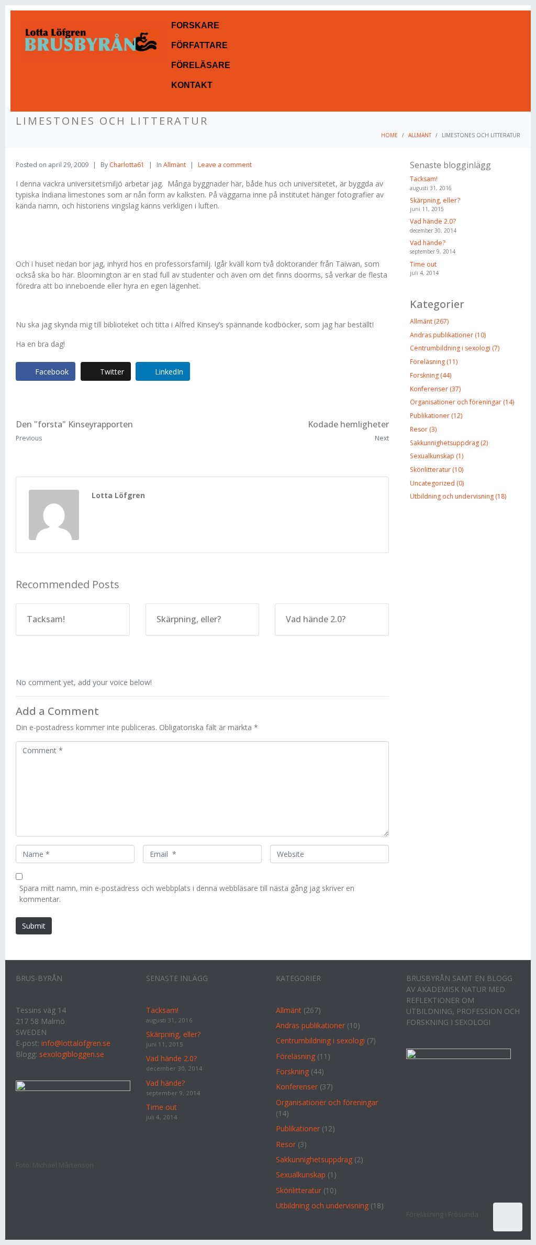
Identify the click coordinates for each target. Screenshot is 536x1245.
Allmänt (174, 164)
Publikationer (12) (436, 415)
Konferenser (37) (435, 388)
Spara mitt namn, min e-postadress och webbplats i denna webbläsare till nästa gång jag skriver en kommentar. (186, 893)
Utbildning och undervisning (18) (458, 496)
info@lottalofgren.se (75, 1043)
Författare (199, 45)
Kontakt (192, 85)
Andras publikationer (310, 1025)
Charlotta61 (126, 164)
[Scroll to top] (507, 1217)
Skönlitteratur (298, 1190)
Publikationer (298, 1128)
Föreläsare (200, 65)
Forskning (292, 1071)
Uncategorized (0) (437, 483)
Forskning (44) (430, 375)
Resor (286, 1144)
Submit (34, 926)
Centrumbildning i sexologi (320, 1040)
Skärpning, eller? (435, 200)
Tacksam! (424, 178)
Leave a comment (225, 164)
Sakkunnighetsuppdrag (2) (449, 442)
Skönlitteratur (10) (436, 469)
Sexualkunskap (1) (436, 455)
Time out (423, 264)
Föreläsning (295, 1056)
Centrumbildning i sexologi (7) (454, 348)
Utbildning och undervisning (322, 1205)
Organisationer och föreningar (327, 1102)
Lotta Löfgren (118, 495)
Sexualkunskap (301, 1175)
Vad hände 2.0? (433, 221)
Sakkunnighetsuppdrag (314, 1159)
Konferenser (297, 1087)
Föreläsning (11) (433, 361)
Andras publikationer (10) (448, 334)
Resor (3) (423, 429)
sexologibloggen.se (71, 1054)
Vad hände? (427, 242)
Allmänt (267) (429, 321)
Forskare (195, 25)
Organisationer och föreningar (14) (462, 402)
